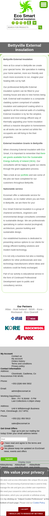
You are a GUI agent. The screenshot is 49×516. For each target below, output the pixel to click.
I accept (24, 509)
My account (17, 358)
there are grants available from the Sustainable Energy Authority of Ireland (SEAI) (24, 157)
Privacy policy (18, 366)
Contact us (17, 356)
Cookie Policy (39, 503)
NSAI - (33, 309)
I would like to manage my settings (26, 514)
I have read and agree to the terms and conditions (22, 443)
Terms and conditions (22, 363)
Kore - (40, 309)
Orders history (18, 361)
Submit (9, 459)
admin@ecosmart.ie (21, 391)
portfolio (24, 175)
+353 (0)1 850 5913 (21, 418)
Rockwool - (17, 312)
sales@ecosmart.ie (21, 423)
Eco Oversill (31, 312)
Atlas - (9, 309)
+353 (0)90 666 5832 (22, 383)
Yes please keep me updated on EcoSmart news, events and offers (24, 448)
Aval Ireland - (21, 309)
